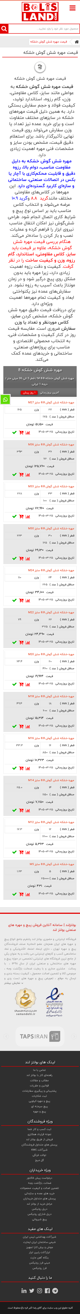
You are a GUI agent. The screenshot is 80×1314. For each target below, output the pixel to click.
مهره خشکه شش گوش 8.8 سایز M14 (51, 780)
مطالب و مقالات (39, 1080)
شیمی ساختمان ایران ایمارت (39, 1242)
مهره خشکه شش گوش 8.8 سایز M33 (51, 487)
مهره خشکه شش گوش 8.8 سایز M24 (51, 571)
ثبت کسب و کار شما (39, 1129)
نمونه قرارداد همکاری (39, 1134)
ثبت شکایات (39, 1096)
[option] (40, 1036)
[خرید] (22, 432)
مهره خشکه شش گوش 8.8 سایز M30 (51, 529)
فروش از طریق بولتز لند (39, 1139)
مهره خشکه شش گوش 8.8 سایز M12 (51, 822)
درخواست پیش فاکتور (39, 1178)
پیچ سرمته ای (39, 1106)
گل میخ (39, 1160)
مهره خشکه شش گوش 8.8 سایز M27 (51, 403)
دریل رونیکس (39, 1209)
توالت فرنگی (39, 1155)
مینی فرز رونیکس (39, 1263)
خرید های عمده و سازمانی (39, 1193)
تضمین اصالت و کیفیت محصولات (39, 1188)
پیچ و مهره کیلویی (39, 1101)
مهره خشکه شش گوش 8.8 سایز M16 (51, 738)
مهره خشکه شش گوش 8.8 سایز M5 (52, 864)
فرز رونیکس (39, 1268)
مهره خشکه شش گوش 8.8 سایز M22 (51, 613)
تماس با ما (39, 1070)
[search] (4, 28)
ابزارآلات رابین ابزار (39, 1252)
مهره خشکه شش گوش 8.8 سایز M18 (51, 697)
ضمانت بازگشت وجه (39, 1183)
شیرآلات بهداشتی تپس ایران (39, 1237)
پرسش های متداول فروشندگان (39, 1145)
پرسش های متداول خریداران (39, 1198)
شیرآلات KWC (39, 1150)
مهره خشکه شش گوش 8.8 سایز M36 (51, 445)
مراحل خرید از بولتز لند (39, 1204)
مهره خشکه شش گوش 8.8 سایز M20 (51, 654)
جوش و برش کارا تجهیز (39, 1247)
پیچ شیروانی (39, 1219)
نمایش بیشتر (12, 983)
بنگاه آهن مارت (39, 1258)
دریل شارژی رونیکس (40, 1214)
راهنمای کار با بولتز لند (39, 1075)
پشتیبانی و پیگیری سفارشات (39, 1091)
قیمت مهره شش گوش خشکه (48, 42)
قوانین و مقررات (39, 1085)
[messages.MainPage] (77, 42)
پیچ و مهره (39, 1111)
